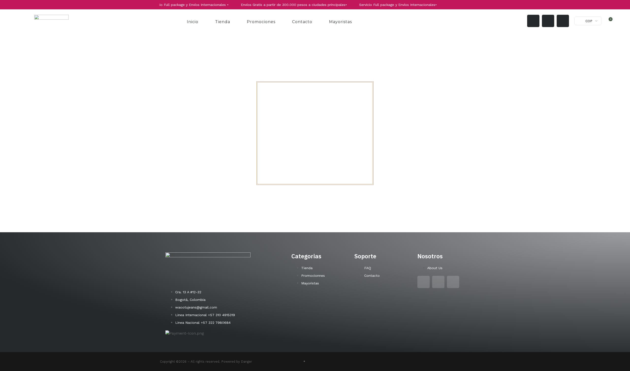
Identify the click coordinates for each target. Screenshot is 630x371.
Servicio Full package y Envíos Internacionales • (179, 5)
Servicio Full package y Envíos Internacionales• (388, 5)
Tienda (222, 21)
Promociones (261, 21)
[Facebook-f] (548, 21)
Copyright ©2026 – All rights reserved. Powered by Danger (206, 361)
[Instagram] (533, 21)
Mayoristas (340, 21)
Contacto (302, 21)
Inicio (192, 21)
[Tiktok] (563, 21)
